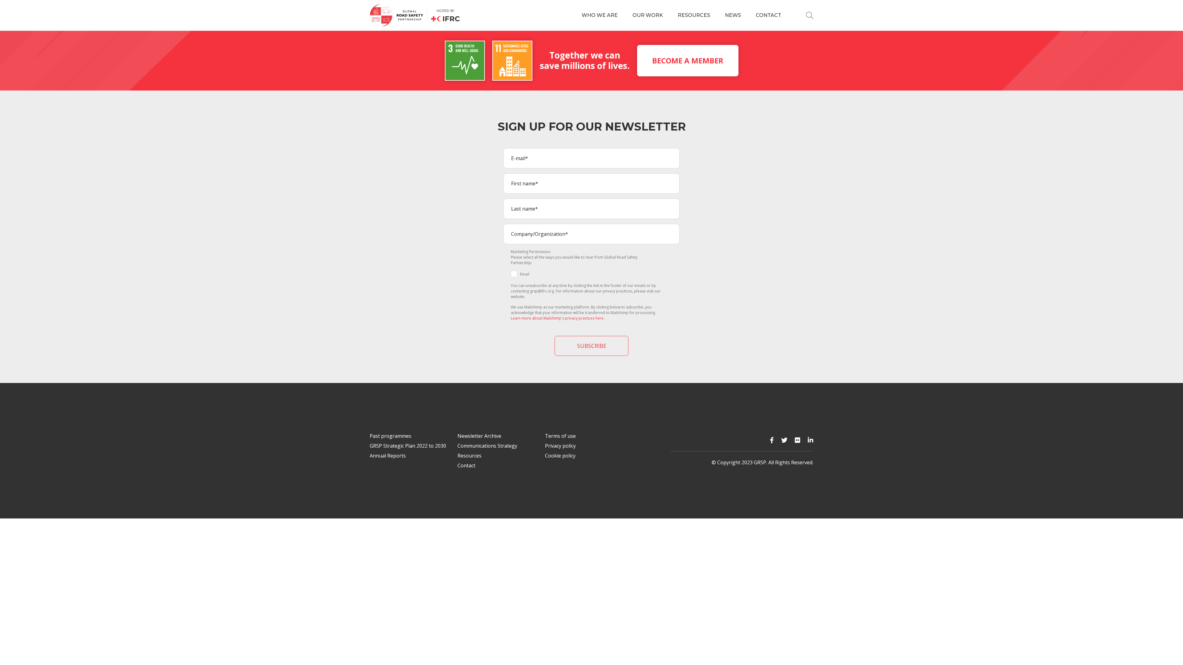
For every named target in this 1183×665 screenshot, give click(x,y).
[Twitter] (784, 440)
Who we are (600, 15)
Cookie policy (560, 455)
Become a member (687, 60)
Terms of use (560, 436)
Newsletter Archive (479, 436)
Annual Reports (388, 455)
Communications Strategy (487, 445)
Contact (768, 15)
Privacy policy (560, 445)
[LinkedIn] (810, 440)
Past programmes (390, 436)
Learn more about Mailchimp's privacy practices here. (557, 318)
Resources (694, 15)
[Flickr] (797, 440)
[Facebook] (772, 440)
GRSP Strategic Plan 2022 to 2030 (408, 445)
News (733, 15)
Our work (647, 15)
